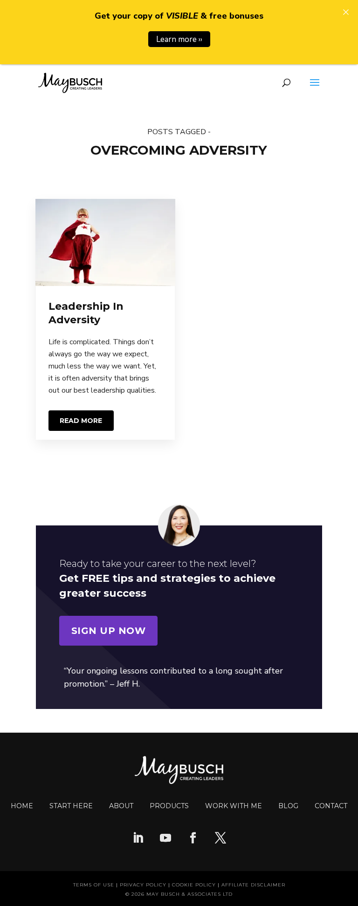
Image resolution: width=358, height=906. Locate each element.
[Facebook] (193, 839)
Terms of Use (93, 885)
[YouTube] (165, 839)
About (121, 806)
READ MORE (81, 420)
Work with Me (233, 806)
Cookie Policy (194, 885)
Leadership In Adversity (86, 313)
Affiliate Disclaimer (253, 885)
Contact (331, 806)
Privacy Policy (143, 885)
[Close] (346, 12)
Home (22, 806)
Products (169, 806)
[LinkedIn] (138, 839)
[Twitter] (220, 839)
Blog (288, 806)
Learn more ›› (179, 39)
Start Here (71, 806)
